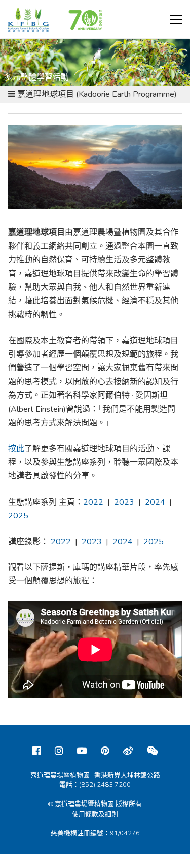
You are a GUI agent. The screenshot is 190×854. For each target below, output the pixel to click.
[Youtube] (82, 751)
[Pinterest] (105, 751)
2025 (153, 541)
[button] (176, 19)
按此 (16, 448)
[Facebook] (36, 751)
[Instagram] (59, 751)
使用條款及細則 (95, 814)
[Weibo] (128, 751)
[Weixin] (152, 751)
